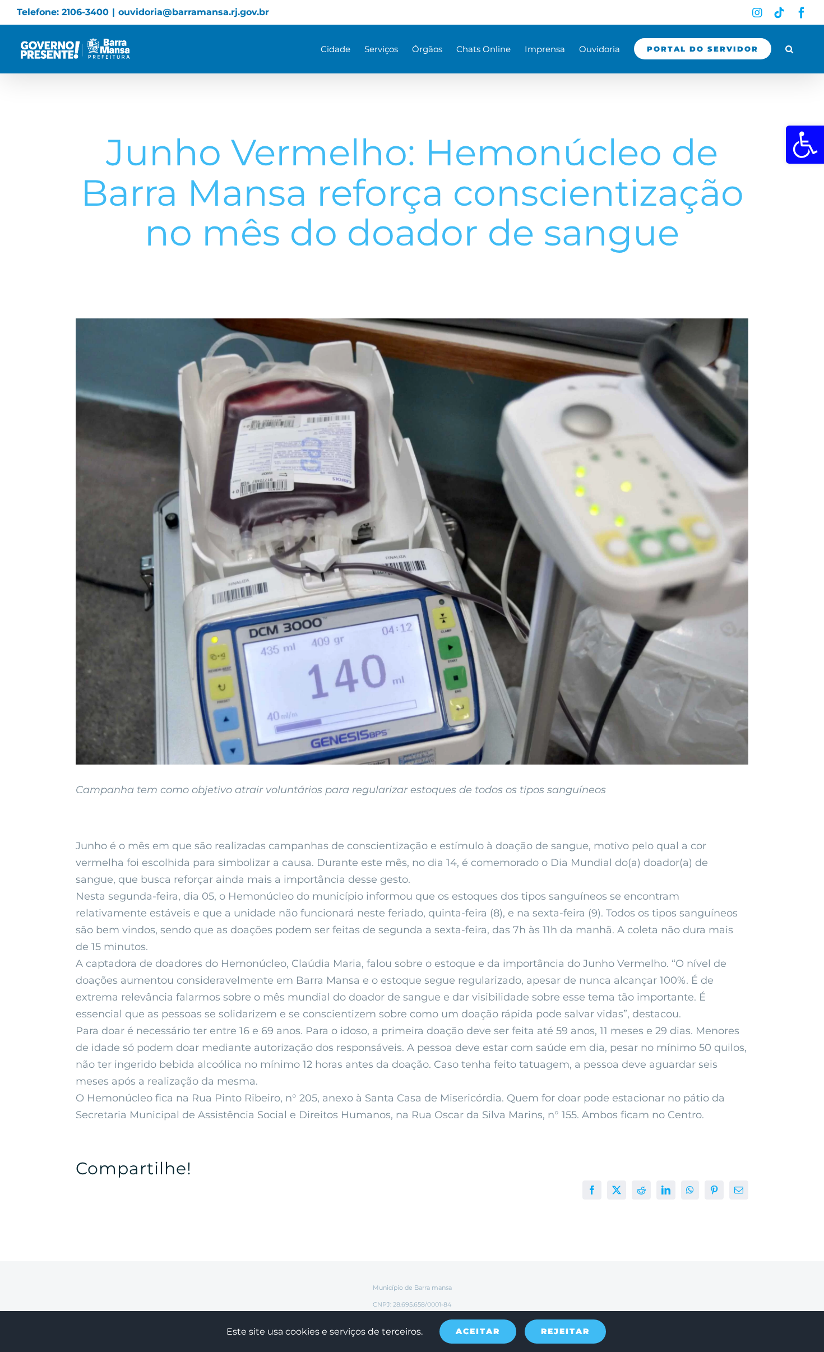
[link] (805, 145)
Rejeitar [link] (565, 1331)
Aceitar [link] (478, 1331)
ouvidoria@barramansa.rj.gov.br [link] (193, 12)
